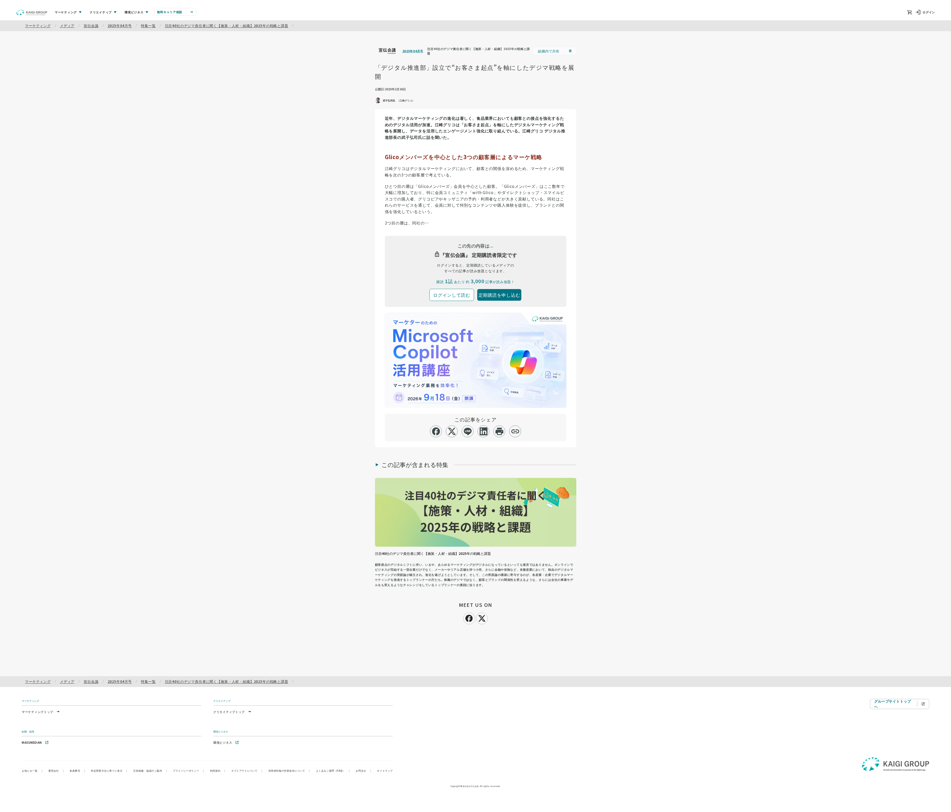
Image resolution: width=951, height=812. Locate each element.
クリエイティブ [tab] (101, 12)
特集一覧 (148, 25)
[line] (467, 431)
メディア (67, 25)
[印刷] (499, 431)
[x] (451, 431)
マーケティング (38, 25)
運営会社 (56, 770)
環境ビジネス (222, 742)
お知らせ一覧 (32, 770)
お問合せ (363, 770)
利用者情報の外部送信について (289, 770)
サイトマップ (385, 770)
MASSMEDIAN (32, 742)
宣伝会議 (91, 25)
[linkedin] (483, 431)
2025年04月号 (120, 25)
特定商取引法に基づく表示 (109, 770)
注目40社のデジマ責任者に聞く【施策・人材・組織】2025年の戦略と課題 (226, 25)
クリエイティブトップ (229, 712)
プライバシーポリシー (188, 770)
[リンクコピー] (515, 431)
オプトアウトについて (247, 770)
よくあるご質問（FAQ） (333, 770)
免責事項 (77, 770)
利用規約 (217, 770)
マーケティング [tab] (66, 12)
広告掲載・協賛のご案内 (150, 770)
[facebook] (436, 431)
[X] (482, 618)
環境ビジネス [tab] (134, 12)
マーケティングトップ (37, 712)
